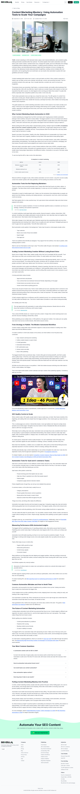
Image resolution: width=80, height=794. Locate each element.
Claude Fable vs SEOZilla (66, 777)
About (22, 746)
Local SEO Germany (65, 750)
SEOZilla (28, 790)
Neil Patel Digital (22, 209)
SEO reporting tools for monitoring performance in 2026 (42, 578)
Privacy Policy (24, 754)
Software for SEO (64, 769)
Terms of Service (24, 752)
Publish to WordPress (45, 754)
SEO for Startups (64, 748)
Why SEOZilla (63, 780)
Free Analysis (43, 744)
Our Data (63, 778)
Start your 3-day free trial (40, 733)
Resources (36, 2)
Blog (22, 750)
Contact (22, 760)
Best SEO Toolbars (65, 763)
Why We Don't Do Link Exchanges (68, 782)
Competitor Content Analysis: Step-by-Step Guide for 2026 (49, 455)
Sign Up (76, 2)
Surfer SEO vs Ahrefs (65, 765)
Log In (70, 2)
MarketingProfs (24, 310)
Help (22, 758)
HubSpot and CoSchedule (62, 174)
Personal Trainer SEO (65, 756)
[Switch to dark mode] (65, 2)
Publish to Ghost (44, 756)
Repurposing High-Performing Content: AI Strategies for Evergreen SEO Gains (38, 640)
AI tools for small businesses (40, 519)
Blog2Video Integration (45, 760)
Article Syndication (45, 762)
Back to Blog (17, 8)
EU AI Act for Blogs (45, 752)
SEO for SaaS (64, 744)
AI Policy (22, 756)
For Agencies (45, 2)
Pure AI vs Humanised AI (66, 775)
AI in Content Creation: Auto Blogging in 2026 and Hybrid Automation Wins (31, 456)
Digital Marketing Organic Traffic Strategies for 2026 (41, 710)
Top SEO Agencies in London (67, 767)
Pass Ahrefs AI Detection (46, 748)
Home (22, 744)
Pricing (22, 2)
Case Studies (29, 2)
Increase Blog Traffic (45, 750)
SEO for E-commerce (65, 746)
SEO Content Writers (45, 746)
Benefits (17, 2)
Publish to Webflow (45, 758)
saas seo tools (47, 638)
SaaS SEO (63, 758)
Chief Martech (24, 570)
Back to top (40, 788)
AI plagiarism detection (51, 451)
